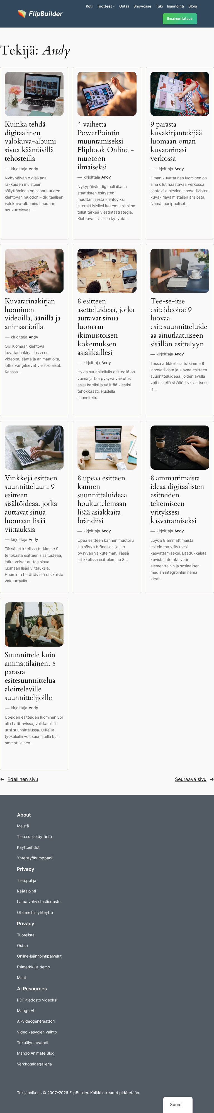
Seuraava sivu (194, 779)
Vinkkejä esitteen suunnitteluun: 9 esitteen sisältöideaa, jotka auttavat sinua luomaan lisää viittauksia (31, 504)
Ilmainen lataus (180, 18)
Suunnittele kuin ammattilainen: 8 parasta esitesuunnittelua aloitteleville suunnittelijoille (30, 676)
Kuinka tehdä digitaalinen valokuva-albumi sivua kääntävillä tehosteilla (30, 141)
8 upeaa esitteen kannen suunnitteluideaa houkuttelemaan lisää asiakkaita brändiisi (102, 499)
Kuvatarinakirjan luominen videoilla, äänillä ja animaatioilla (32, 314)
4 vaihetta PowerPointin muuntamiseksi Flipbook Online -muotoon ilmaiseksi (105, 146)
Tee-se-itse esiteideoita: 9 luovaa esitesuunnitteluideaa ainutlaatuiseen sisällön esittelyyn (178, 322)
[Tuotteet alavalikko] (114, 6)
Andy (33, 168)
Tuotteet (104, 6)
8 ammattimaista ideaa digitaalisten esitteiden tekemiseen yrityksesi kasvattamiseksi (177, 499)
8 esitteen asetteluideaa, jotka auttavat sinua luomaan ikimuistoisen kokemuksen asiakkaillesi (105, 327)
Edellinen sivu (19, 779)
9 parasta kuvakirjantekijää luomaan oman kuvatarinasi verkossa (176, 141)
